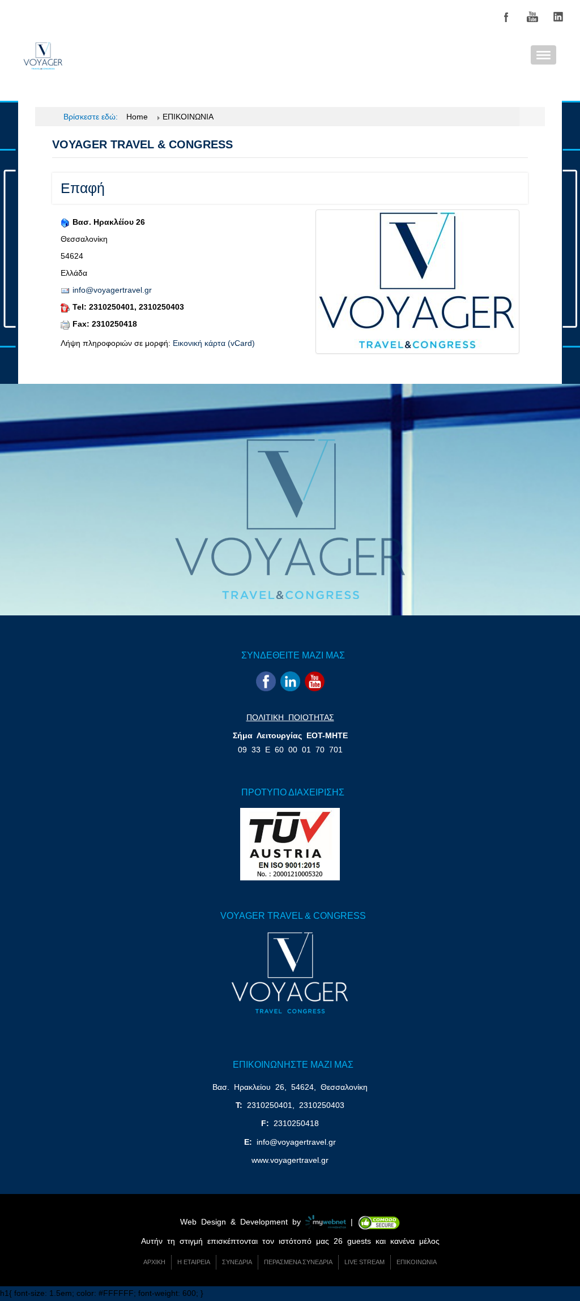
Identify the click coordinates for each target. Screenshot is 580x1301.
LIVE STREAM (364, 1262)
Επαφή (83, 188)
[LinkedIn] (558, 17)
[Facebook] (506, 17)
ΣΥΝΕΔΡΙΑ (237, 1262)
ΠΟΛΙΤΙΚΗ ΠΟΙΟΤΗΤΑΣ (290, 717)
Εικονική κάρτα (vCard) (214, 343)
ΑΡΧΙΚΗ (154, 1262)
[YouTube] (532, 17)
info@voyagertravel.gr (112, 289)
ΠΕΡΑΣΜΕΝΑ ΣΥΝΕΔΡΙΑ (298, 1262)
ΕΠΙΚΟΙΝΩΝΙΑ (416, 1262)
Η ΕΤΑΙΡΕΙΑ (193, 1262)
